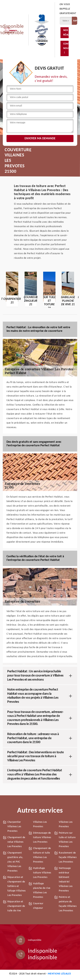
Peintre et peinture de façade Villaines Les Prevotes (67, 904)
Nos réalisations (66, 32)
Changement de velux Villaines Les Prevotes (16, 842)
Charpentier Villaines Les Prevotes (14, 826)
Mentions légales (59, 973)
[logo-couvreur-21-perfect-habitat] (10, 29)
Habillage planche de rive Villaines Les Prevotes (41, 890)
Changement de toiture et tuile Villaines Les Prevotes (42, 855)
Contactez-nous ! (66, 48)
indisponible (42, 951)
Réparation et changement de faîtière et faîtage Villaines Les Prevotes (16, 886)
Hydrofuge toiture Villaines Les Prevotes (42, 873)
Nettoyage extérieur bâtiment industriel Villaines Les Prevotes (66, 879)
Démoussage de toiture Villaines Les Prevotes (42, 837)
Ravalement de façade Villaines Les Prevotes (67, 857)
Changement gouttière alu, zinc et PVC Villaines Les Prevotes (15, 861)
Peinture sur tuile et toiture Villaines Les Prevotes (67, 840)
